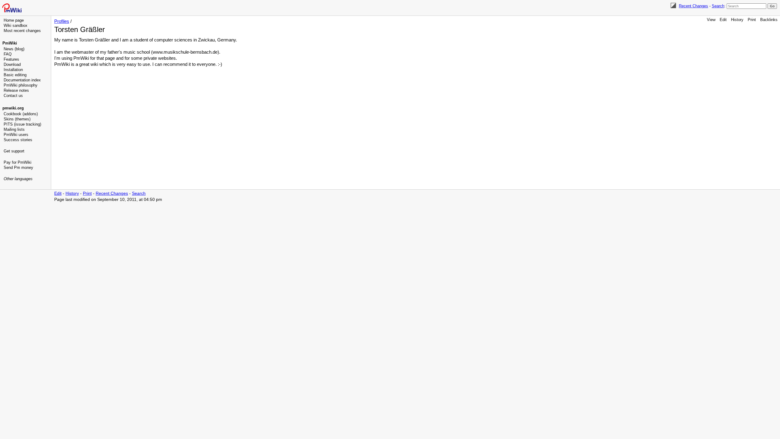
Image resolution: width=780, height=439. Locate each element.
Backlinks (769, 19)
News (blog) (14, 49)
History (737, 19)
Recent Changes (693, 6)
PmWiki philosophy (20, 85)
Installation (13, 69)
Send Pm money (18, 167)
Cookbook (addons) (21, 114)
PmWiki (9, 43)
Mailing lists (14, 129)
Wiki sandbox (15, 25)
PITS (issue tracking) (22, 124)
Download (12, 64)
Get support (14, 151)
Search (718, 6)
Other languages (18, 179)
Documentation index (22, 80)
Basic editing (15, 75)
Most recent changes (22, 30)
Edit (723, 19)
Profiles (61, 21)
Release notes (16, 90)
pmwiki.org (13, 108)
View (711, 19)
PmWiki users (16, 134)
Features (11, 59)
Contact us (13, 95)
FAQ (8, 54)
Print (752, 19)
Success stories (18, 139)
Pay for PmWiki (17, 162)
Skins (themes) (17, 119)
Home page (14, 20)
